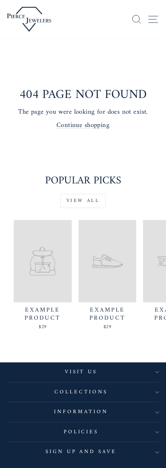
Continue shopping (83, 125)
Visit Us (81, 371)
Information (81, 411)
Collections (81, 392)
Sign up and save (81, 451)
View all (83, 201)
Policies (81, 432)
